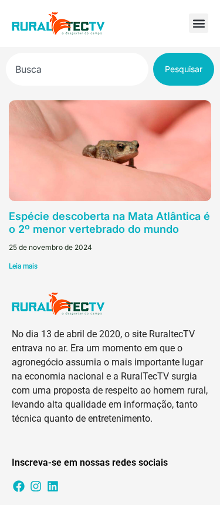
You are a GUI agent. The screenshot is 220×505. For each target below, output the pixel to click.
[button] (198, 23)
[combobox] (77, 69)
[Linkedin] (53, 486)
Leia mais (23, 266)
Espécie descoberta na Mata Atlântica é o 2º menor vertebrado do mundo (109, 222)
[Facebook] (19, 486)
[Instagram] (36, 486)
